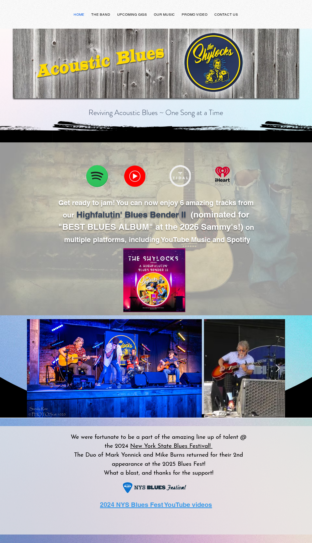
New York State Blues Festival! (171, 446)
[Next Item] (277, 368)
